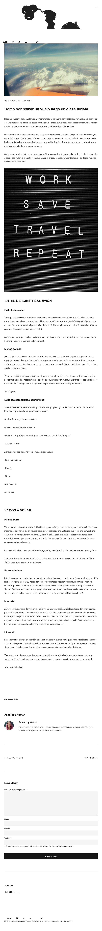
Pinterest (35, 40)
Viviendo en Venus (47, 16)
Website (7, 838)
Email (7, 829)
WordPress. (46, 921)
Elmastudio (68, 921)
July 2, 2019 (10, 101)
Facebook (8, 40)
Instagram (15, 40)
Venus (33, 722)
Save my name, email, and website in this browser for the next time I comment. (40, 846)
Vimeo (28, 40)
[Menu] (95, 6)
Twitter (6, 916)
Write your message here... (15, 790)
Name (7, 819)
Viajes (16, 699)
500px (22, 40)
